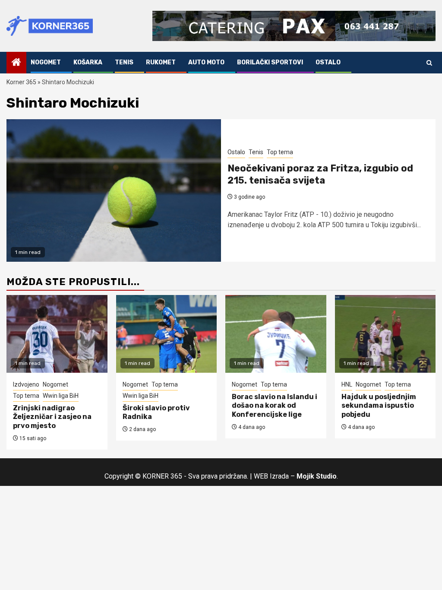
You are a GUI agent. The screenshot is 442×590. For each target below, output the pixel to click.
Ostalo (328, 62)
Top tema (280, 152)
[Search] (429, 62)
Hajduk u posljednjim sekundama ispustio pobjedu (378, 406)
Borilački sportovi (270, 62)
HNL (346, 384)
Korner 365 (21, 82)
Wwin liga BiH (61, 395)
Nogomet (46, 62)
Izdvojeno (26, 384)
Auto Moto (206, 62)
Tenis (124, 62)
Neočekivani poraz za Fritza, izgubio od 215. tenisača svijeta (320, 174)
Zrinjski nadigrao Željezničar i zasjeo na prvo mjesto (52, 417)
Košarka (87, 62)
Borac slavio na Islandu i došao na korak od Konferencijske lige (274, 406)
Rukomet (161, 62)
